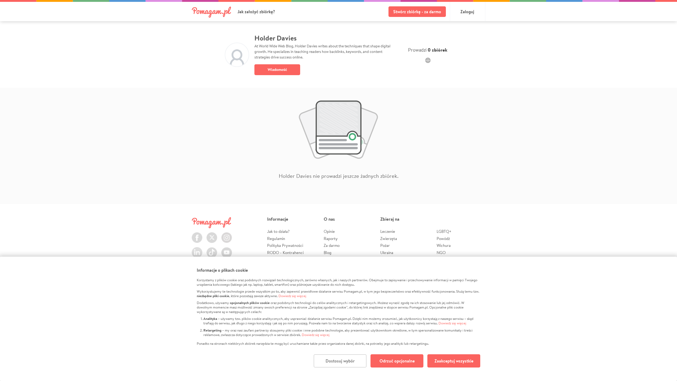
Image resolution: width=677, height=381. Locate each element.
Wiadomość (277, 69)
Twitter (212, 234)
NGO (441, 252)
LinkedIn (197, 249)
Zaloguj (467, 12)
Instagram (226, 234)
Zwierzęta (388, 238)
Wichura (444, 245)
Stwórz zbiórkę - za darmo (417, 12)
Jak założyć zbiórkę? (256, 12)
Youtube (226, 249)
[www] (428, 60)
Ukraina (386, 252)
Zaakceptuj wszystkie (453, 361)
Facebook (197, 234)
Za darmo (332, 245)
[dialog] (338, 319)
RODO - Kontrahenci (285, 252)
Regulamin (276, 238)
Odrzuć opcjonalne (397, 361)
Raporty (331, 238)
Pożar (385, 245)
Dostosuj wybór (340, 361)
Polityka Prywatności (285, 245)
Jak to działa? (278, 231)
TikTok (212, 249)
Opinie (329, 231)
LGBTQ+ (444, 231)
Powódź (443, 238)
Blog (327, 252)
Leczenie (387, 231)
